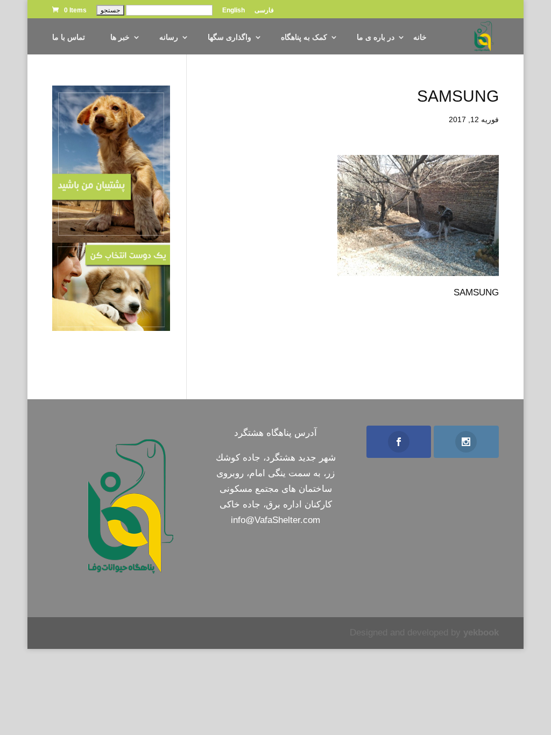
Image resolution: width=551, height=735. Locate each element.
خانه (420, 37)
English (233, 10)
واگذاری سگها (229, 37)
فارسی (264, 10)
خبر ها (120, 37)
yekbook (481, 632)
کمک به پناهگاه (304, 37)
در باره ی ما (375, 37)
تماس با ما (68, 37)
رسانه (168, 37)
